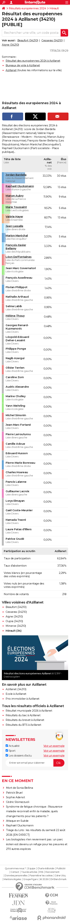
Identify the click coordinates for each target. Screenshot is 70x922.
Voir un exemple (54, 746)
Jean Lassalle (14, 226)
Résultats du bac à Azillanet (23, 715)
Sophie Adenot (15, 797)
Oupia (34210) (14, 621)
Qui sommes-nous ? (15, 868)
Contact (15, 872)
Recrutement (52, 872)
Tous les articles (29, 872)
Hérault (54, 8)
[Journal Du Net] (18, 903)
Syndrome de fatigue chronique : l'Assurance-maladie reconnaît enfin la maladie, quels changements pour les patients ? (34, 811)
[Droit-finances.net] (51, 903)
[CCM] (51, 895)
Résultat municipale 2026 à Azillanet (29, 710)
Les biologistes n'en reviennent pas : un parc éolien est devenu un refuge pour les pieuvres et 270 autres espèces (36, 844)
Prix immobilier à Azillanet (22, 698)
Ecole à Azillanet (16, 694)
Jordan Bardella (16, 174)
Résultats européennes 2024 (27, 8)
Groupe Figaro (30, 879)
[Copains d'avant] (18, 910)
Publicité (60, 868)
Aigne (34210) (10, 44)
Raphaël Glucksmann (20, 186)
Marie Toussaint (16, 207)
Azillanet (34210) (16, 689)
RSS (41, 872)
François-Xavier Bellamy (16, 246)
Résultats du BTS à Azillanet (23, 724)
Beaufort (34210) (27, 40)
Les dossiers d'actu (20, 755)
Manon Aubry (15, 195)
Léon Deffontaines (19, 257)
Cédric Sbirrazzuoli (17, 802)
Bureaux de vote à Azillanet (23, 65)
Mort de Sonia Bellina (19, 787)
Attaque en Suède (17, 820)
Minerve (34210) (16, 626)
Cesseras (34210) (52, 40)
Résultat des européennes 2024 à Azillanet (33, 60)
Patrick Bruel (14, 792)
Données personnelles (16, 875)
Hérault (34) (13, 630)
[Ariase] (18, 918)
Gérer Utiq (60, 875)
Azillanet (11, 70)
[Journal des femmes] (18, 895)
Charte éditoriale (45, 868)
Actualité (13, 746)
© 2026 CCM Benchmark (53, 879)
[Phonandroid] (51, 917)
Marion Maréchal (17, 235)
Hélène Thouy (15, 315)
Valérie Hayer (14, 216)
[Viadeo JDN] (51, 910)
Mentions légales (12, 879)
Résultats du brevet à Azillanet (25, 720)
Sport (11, 750)
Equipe (31, 868)
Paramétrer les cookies (41, 875)
